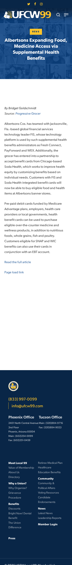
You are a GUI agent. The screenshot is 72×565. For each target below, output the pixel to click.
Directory (14, 477)
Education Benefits (49, 472)
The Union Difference (14, 525)
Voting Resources (48, 492)
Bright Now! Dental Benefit (19, 515)
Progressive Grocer (27, 113)
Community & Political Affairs (46, 485)
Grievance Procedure (14, 495)
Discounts (14, 508)
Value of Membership (21, 467)
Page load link (14, 272)
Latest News (45, 513)
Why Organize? (17, 488)
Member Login (47, 524)
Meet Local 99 (17, 463)
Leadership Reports (49, 517)
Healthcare (44, 467)
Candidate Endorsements (46, 500)
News (36, 31)
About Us (13, 472)
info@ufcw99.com (27, 405)
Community (46, 478)
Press (11, 538)
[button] (66, 15)
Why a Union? (17, 483)
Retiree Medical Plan (50, 462)
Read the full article (17, 262)
